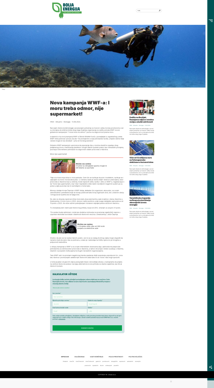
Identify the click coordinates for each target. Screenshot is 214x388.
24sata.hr (65, 361)
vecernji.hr (138, 361)
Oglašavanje (79, 357)
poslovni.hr (88, 365)
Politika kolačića (135, 357)
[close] (171, 381)
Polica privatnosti (116, 357)
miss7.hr (72, 361)
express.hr (122, 361)
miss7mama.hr (80, 361)
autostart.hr (130, 361)
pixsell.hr (116, 365)
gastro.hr (98, 361)
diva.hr (102, 365)
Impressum (65, 357)
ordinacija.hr (108, 365)
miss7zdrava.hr (90, 361)
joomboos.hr (105, 361)
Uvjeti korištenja (96, 357)
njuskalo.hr (95, 365)
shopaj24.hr (114, 361)
